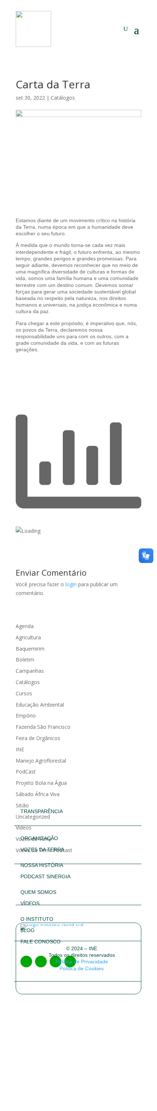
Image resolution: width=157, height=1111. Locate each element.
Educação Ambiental (40, 704)
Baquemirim (30, 648)
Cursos (24, 693)
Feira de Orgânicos (38, 738)
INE (20, 749)
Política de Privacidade (81, 961)
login (71, 584)
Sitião (22, 805)
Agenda (25, 626)
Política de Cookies (82, 968)
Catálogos (63, 97)
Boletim (25, 659)
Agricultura (28, 637)
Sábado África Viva (38, 794)
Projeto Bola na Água (41, 782)
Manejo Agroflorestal (41, 760)
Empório (26, 715)
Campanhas (30, 670)
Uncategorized (33, 816)
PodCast (26, 771)
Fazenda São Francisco (43, 726)
